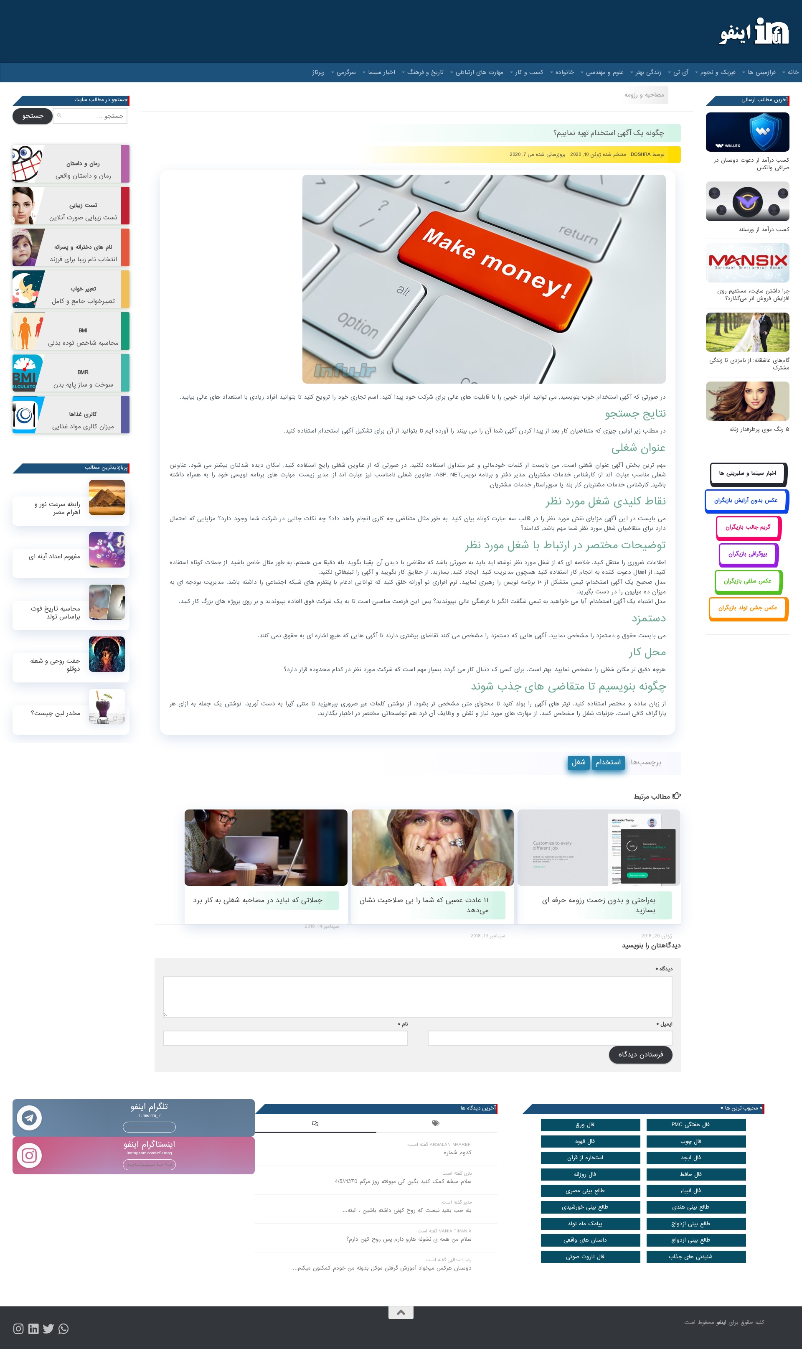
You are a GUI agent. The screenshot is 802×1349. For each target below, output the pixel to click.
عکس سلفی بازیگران (748, 581)
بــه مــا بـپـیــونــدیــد (149, 1126)
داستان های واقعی (585, 1240)
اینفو (721, 1322)
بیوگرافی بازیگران (747, 554)
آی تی (680, 72)
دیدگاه (664, 969)
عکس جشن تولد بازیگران (747, 607)
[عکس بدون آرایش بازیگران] (745, 509)
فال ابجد (691, 1157)
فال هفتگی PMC (691, 1124)
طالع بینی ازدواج (691, 1223)
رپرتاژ (318, 72)
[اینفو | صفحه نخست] (752, 31)
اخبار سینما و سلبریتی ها (747, 473)
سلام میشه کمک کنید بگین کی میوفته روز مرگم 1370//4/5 (403, 1181)
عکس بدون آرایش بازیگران (746, 500)
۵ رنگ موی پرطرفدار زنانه (759, 429)
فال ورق (585, 1124)
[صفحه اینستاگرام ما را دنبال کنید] (18, 1329)
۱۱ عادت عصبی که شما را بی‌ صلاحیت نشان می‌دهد (424, 905)
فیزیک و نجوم (718, 72)
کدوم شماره (458, 1152)
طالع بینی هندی (691, 1207)
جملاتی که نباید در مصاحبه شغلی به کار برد (257, 900)
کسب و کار (529, 72)
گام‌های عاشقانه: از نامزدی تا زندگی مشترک (749, 364)
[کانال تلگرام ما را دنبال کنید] (63, 1329)
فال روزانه (585, 1174)
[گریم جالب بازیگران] (747, 536)
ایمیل (665, 1024)
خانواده (565, 72)
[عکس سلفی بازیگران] (748, 590)
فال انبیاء (690, 1190)
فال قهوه (585, 1141)
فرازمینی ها (762, 72)
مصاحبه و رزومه (644, 94)
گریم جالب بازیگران (748, 527)
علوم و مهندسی (605, 72)
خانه (793, 72)
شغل (579, 762)
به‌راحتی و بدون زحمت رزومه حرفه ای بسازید (598, 905)
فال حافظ (691, 1174)
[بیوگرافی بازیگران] (747, 563)
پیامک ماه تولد (585, 1223)
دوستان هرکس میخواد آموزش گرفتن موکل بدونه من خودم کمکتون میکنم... (382, 1268)
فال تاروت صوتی (585, 1256)
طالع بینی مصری (585, 1190)
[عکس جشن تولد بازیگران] (747, 617)
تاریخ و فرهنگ (425, 72)
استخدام (608, 762)
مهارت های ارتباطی (479, 72)
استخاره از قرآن (585, 1157)
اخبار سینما (381, 72)
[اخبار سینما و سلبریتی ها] (748, 483)
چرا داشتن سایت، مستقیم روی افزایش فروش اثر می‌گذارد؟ (753, 295)
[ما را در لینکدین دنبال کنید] (33, 1329)
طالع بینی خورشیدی (585, 1207)
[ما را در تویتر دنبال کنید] (48, 1329)
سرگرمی (346, 72)
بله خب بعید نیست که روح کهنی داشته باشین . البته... (407, 1210)
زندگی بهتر (648, 72)
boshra (641, 154)
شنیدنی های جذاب (691, 1256)
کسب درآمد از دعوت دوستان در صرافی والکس (751, 164)
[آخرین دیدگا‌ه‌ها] (315, 1125)
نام (403, 1024)
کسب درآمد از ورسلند (764, 229)
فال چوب (690, 1141)
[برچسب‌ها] (436, 1125)
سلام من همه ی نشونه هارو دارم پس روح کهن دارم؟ (409, 1239)
